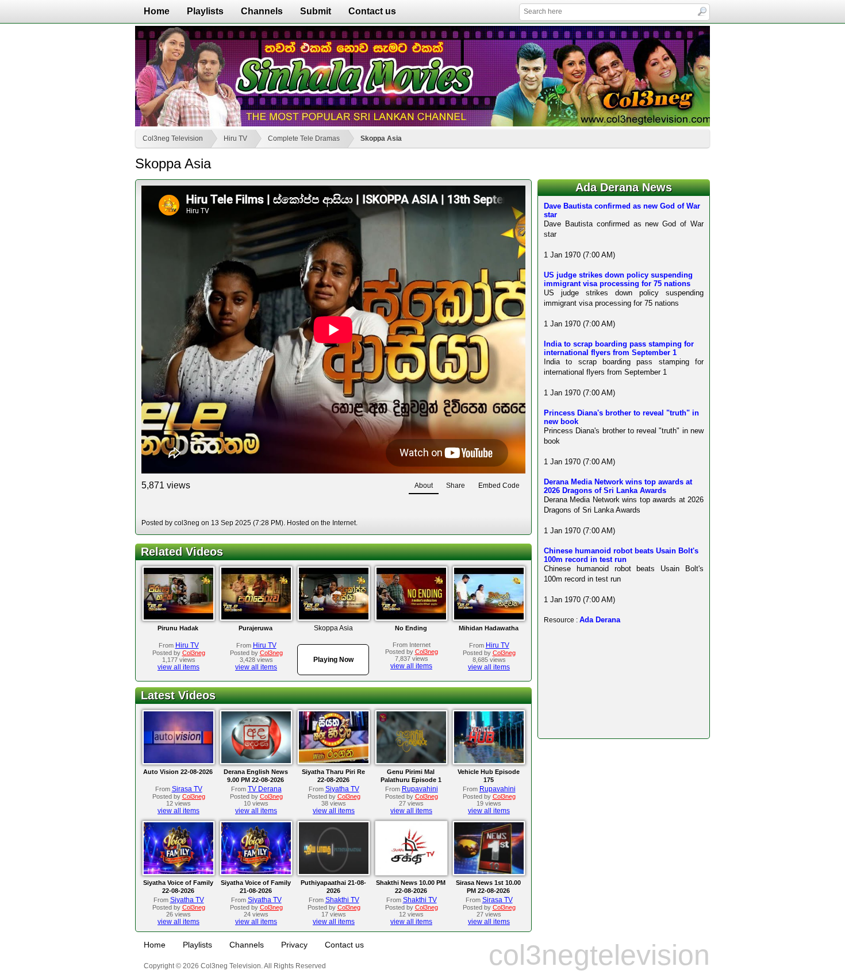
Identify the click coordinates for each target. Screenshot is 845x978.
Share (455, 486)
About (423, 486)
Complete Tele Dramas (304, 138)
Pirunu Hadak (178, 628)
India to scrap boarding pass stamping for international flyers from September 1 (619, 348)
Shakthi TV (342, 900)
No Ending (411, 628)
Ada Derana (599, 619)
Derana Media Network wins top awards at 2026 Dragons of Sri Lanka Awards (618, 486)
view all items (178, 667)
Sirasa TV (187, 789)
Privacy (294, 944)
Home (157, 11)
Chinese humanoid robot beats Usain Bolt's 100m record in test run (621, 555)
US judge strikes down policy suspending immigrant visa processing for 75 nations (618, 279)
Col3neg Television (173, 138)
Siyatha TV (342, 789)
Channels (262, 11)
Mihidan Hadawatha (488, 628)
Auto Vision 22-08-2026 (178, 771)
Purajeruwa (255, 628)
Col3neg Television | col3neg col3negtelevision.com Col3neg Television (422, 76)
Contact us (372, 11)
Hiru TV (235, 138)
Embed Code (499, 486)
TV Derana (265, 789)
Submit (315, 11)
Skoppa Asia (381, 138)
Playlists (205, 11)
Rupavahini (420, 789)
